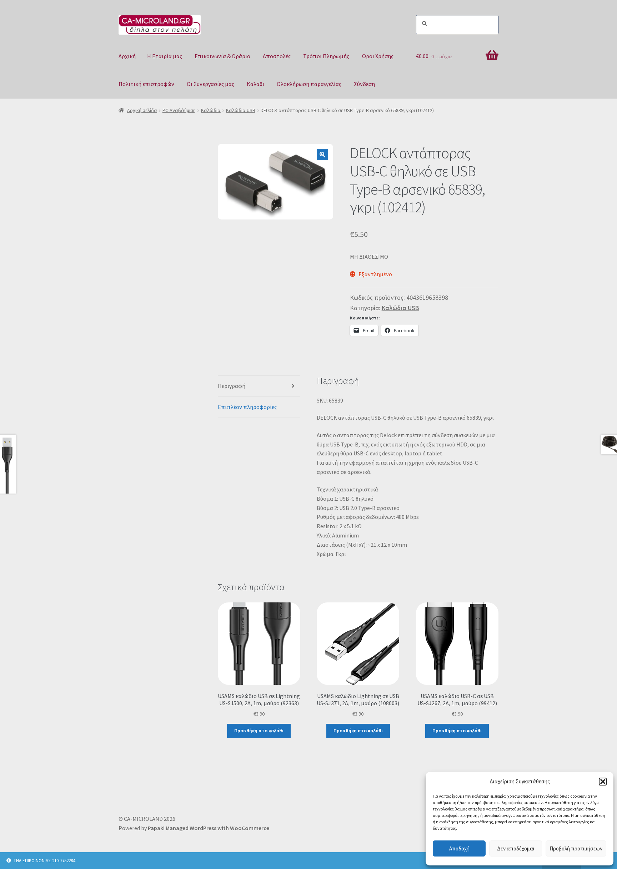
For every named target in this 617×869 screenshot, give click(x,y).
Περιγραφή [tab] (231, 385)
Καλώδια (211, 110)
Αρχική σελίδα (142, 110)
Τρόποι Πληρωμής (326, 56)
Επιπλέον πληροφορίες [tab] (247, 406)
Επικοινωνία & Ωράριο (222, 56)
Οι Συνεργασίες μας (210, 83)
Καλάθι (255, 83)
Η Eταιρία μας (164, 56)
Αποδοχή (459, 848)
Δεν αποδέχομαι (516, 848)
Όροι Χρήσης (377, 56)
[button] (602, 781)
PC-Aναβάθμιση (179, 110)
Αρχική (127, 56)
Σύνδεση (364, 83)
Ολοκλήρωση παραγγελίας (309, 83)
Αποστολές (277, 56)
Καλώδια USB (240, 110)
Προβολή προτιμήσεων (576, 848)
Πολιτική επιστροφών (146, 83)
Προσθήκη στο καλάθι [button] (259, 730)
